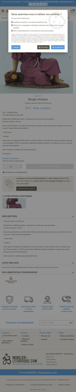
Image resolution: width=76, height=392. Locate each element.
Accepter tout (58, 47)
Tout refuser (44, 47)
